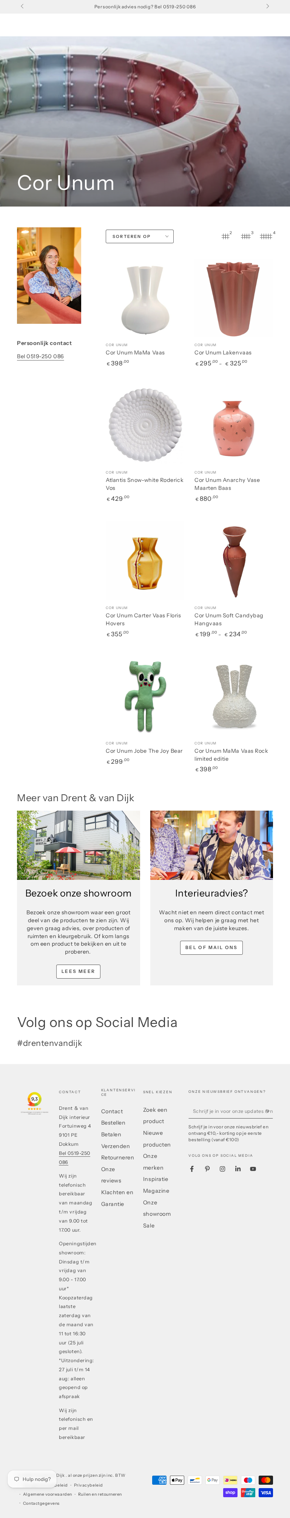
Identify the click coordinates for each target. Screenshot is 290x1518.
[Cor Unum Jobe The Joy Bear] (145, 696)
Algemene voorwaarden (47, 1494)
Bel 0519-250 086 (40, 356)
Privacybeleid (88, 1485)
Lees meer (79, 971)
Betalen (111, 1134)
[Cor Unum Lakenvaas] (233, 298)
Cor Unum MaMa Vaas (135, 352)
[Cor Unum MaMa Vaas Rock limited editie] (233, 696)
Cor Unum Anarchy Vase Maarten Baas (227, 484)
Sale (148, 1225)
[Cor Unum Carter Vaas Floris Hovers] (145, 560)
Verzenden (115, 1146)
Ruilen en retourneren (100, 1494)
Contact (112, 1111)
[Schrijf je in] (269, 1111)
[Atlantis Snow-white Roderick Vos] (145, 425)
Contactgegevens (41, 1503)
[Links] (23, 7)
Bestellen (113, 1122)
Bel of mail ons (211, 947)
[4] (266, 236)
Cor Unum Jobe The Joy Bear (144, 750)
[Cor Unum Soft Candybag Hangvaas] (233, 560)
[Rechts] (267, 7)
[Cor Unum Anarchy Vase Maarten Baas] (233, 425)
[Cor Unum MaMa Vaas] (145, 298)
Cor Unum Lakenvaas (223, 352)
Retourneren (117, 1157)
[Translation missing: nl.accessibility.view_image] (78, 845)
